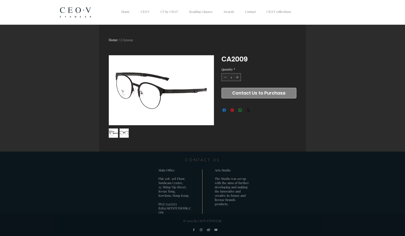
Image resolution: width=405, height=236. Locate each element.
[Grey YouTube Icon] (216, 230)
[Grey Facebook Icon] (194, 230)
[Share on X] (248, 110)
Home (113, 40)
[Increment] (237, 77)
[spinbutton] (231, 77)
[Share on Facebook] (224, 110)
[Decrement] (224, 77)
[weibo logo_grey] (208, 230)
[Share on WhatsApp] (240, 110)
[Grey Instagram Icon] (201, 230)
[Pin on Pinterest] (232, 110)
